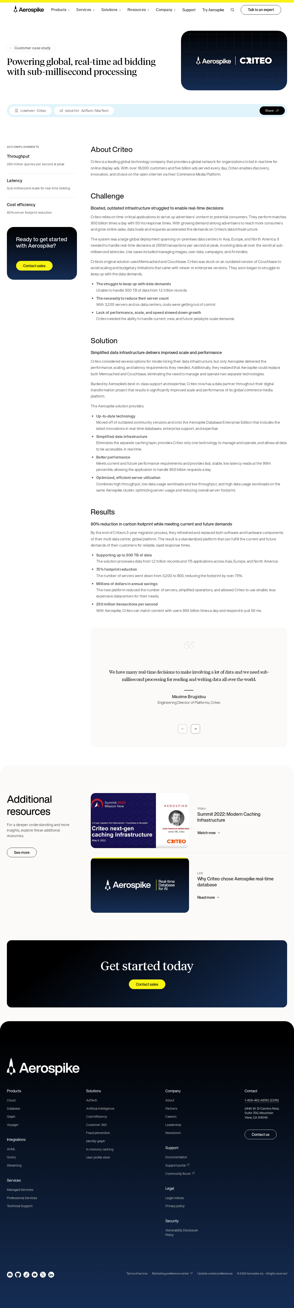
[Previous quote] (182, 728)
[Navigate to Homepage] (29, 10)
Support (188, 10)
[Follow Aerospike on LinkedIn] (51, 1275)
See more (22, 852)
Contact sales (34, 265)
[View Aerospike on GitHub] (18, 1275)
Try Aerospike (213, 10)
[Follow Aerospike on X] (43, 1275)
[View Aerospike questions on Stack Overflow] (26, 1275)
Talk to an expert (261, 9)
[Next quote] (195, 728)
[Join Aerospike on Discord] (10, 1275)
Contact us (260, 1134)
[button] (232, 10)
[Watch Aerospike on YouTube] (34, 1275)
